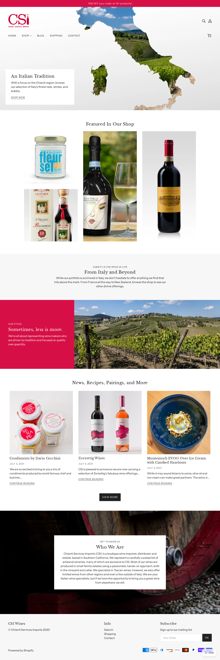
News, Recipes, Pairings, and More (110, 382)
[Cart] (209, 35)
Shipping (110, 634)
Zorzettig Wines (91, 458)
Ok (207, 637)
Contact (109, 638)
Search (108, 629)
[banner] (18, 20)
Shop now (18, 97)
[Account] (210, 20)
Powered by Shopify (21, 650)
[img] (204, 20)
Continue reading (22, 483)
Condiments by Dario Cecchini (35, 458)
